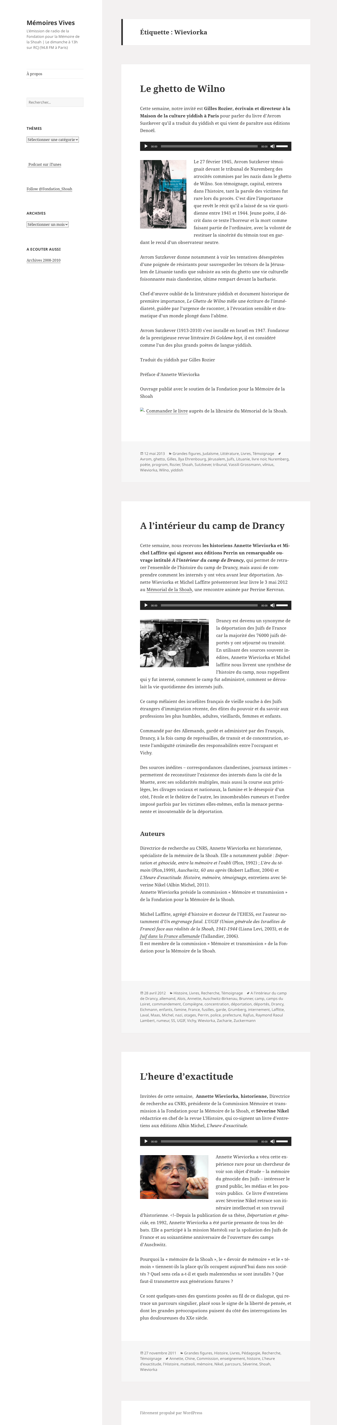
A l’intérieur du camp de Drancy (212, 525)
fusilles (208, 1009)
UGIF (181, 1020)
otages (190, 1015)
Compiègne (193, 1004)
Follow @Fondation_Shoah (49, 188)
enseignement (232, 1358)
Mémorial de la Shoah (169, 589)
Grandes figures (187, 453)
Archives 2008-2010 (44, 260)
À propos (34, 73)
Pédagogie (251, 1353)
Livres (246, 453)
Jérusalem (216, 459)
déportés (261, 1004)
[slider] (282, 146)
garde (221, 1009)
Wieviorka (148, 470)
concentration (216, 1004)
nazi (178, 1015)
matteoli (187, 1364)
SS (173, 1020)
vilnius (267, 464)
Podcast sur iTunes (44, 164)
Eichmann (148, 1009)
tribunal (220, 464)
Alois (181, 998)
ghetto (159, 459)
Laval (144, 1015)
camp (259, 998)
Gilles (171, 459)
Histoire (180, 993)
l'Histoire (171, 1364)
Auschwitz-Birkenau (220, 998)
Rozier (175, 464)
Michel (167, 1015)
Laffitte (278, 1009)
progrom (160, 464)
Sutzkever (203, 464)
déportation (241, 1004)
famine (180, 1009)
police (215, 1015)
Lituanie (243, 459)
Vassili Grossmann (245, 464)
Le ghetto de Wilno (182, 88)
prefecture (232, 1015)
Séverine (250, 1364)
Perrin (203, 1015)
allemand (167, 998)
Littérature (229, 453)
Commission (207, 1358)
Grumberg (237, 1009)
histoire (253, 1358)
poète (145, 464)
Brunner (246, 998)
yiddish (177, 470)
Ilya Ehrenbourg (192, 459)
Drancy (277, 1004)
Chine (190, 1358)
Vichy (191, 1020)
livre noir (259, 459)
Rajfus (248, 1015)
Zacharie (224, 1020)
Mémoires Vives (51, 22)
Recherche (210, 993)
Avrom (146, 459)
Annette (194, 998)
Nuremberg (278, 459)
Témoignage (263, 453)
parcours (233, 1364)
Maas (155, 1015)
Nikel (218, 1364)
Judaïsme (210, 453)
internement (259, 1009)
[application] (215, 146)
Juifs (230, 459)
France (194, 1009)
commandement (166, 1004)
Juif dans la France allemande (170, 936)
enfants (165, 1009)
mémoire (205, 1364)
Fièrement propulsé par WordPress (171, 1412)
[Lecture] (146, 146)
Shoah (187, 464)
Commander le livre (167, 411)
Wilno (164, 470)
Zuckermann (245, 1020)
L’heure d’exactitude (186, 1076)
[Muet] (272, 146)
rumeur (163, 1020)
